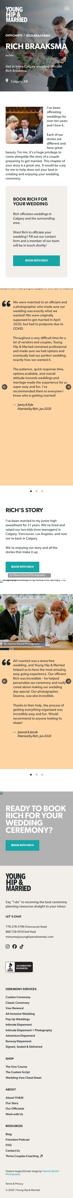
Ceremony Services (21, 989)
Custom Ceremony (18, 997)
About (11, 1089)
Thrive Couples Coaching (22, 1156)
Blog (9, 1134)
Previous (4, 387)
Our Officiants (15, 1108)
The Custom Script (18, 1072)
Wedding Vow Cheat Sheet (23, 1077)
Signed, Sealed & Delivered (24, 1046)
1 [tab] (31, 491)
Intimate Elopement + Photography (29, 1030)
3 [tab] (42, 491)
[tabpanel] (36, 356)
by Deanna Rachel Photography (27, 575)
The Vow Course (16, 1066)
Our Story (12, 1103)
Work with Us (14, 1114)
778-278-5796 (15, 926)
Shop (10, 1058)
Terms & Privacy (14, 1183)
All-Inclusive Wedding (20, 1014)
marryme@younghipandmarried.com (29, 936)
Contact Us (13, 1150)
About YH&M (14, 1097)
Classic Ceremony (17, 1002)
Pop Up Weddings (18, 1019)
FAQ (9, 1145)
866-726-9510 (15, 931)
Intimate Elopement (19, 1024)
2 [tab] (36, 491)
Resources (14, 1126)
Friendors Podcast (17, 1139)
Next (68, 387)
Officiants (14, 35)
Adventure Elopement (20, 1035)
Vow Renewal (15, 1008)
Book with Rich (36, 260)
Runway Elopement (18, 1041)
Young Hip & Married (28, 1190)
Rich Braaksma (38, 35)
